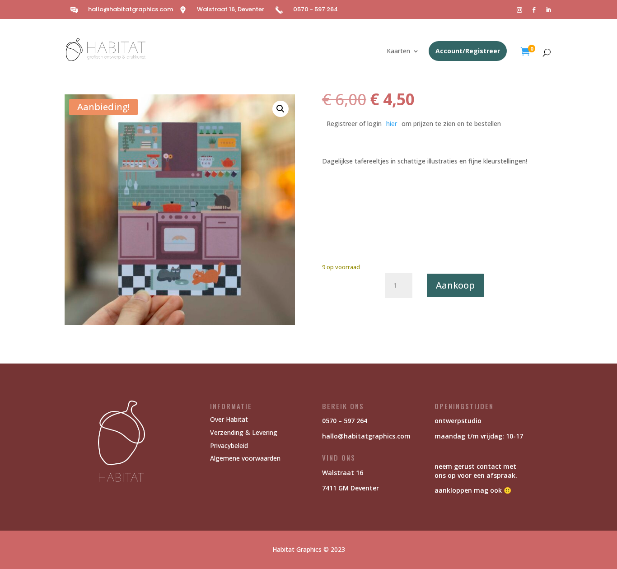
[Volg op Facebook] (533, 10)
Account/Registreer (467, 51)
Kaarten (398, 51)
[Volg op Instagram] (519, 10)
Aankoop (455, 285)
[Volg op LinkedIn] (548, 10)
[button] (280, 109)
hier (391, 123)
